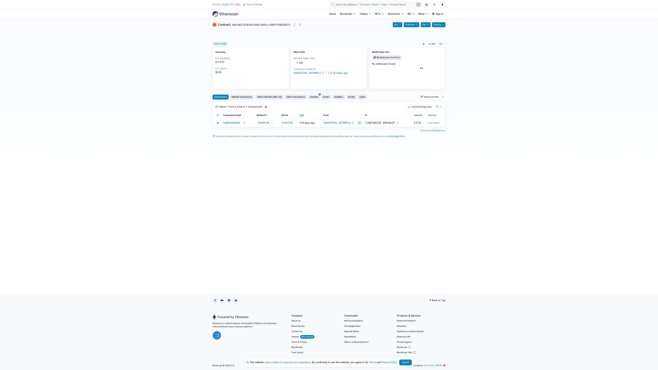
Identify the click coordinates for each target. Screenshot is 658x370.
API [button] (409, 14)
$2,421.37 (227, 4)
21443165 (287, 122)
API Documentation (353, 320)
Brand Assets (298, 326)
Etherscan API (403, 336)
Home (332, 14)
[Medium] (222, 300)
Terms (294, 342)
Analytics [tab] (338, 97)
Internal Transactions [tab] (242, 97)
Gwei (257, 4)
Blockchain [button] (346, 14)
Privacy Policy (389, 362)
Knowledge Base (396, 136)
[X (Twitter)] (215, 300)
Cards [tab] (362, 97)
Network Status (351, 331)
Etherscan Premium (406, 320)
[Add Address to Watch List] (424, 44)
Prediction (410, 24)
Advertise (401, 326)
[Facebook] (229, 300)
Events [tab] (326, 97)
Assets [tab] (351, 97)
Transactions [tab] (220, 97)
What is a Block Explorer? (356, 342)
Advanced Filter (431, 97)
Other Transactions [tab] (296, 97)
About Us (296, 320)
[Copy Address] (294, 25)
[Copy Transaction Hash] (244, 123)
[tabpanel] (329, 114)
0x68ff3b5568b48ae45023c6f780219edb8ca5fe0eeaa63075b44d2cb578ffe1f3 (232, 122)
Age (302, 115)
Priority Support (404, 342)
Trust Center (297, 352)
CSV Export (436, 130)
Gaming (437, 24)
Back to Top (439, 300)
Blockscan (402, 347)
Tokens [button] (364, 14)
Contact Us (296, 331)
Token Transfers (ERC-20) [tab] (269, 97)
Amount (418, 115)
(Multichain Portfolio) (388, 57)
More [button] (421, 14)
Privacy (303, 342)
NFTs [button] (378, 14)
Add (300, 62)
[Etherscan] (225, 14)
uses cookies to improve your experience (287, 362)
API (433, 44)
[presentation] (314, 97)
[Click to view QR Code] (300, 24)
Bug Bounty (297, 347)
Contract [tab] (314, 97)
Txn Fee (432, 115)
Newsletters (350, 336)
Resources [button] (394, 14)
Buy (396, 24)
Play (424, 24)
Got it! (405, 362)
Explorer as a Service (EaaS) (410, 331)
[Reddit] (236, 300)
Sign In (439, 14)
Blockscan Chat (405, 352)
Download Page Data (421, 107)
